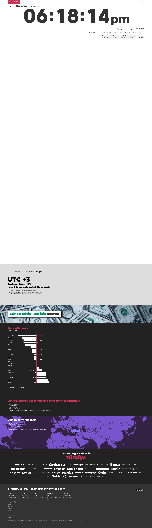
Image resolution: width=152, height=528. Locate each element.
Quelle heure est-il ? (36, 521)
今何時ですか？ (82, 521)
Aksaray (45, 464)
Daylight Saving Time (13, 502)
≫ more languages (106, 521)
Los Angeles (105, 36)
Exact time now (12, 493)
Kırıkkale (41, 472)
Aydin (86, 464)
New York (10, 340)
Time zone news (26, 497)
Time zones (11, 499)
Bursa (115, 464)
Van (86, 476)
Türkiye (76, 457)
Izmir (115, 469)
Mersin (79, 472)
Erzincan (40, 468)
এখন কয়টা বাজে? (48, 521)
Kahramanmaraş (128, 469)
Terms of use (66, 495)
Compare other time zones (16, 387)
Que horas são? (60, 521)
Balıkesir (92, 464)
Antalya (78, 464)
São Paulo (10, 345)
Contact (49, 502)
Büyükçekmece (126, 464)
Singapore (10, 377)
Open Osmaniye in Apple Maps (37, 429)
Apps (23, 493)
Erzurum (48, 469)
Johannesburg (11, 354)
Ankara (57, 464)
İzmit (103, 476)
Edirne (28, 468)
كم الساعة (43, 521)
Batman (100, 465)
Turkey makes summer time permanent (32, 292)
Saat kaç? (88, 521)
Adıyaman (38, 464)
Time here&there (12, 495)
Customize (50, 493)
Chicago (10, 337)
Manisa (67, 472)
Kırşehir (48, 472)
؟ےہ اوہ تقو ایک (99, 521)
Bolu (107, 464)
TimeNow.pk (13, 1)
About (49, 499)
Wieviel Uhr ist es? (74, 521)
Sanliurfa (132, 472)
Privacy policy (67, 497)
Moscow (10, 365)
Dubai (9, 368)
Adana (19, 464)
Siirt (140, 472)
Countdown (11, 506)
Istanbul (10, 363)
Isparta (92, 468)
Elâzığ (34, 469)
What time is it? (11, 521)
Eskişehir (59, 468)
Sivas (48, 476)
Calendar (10, 510)
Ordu (102, 472)
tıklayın (53, 314)
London (115, 36)
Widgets (24, 495)
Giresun (87, 468)
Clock (9, 504)
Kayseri (15, 472)
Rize (116, 472)
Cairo (9, 361)
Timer (9, 508)
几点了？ (16, 521)
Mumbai (10, 370)
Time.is (65, 520)
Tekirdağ (59, 476)
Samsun (122, 473)
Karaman (138, 468)
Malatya (56, 472)
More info (111, 32)
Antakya (69, 464)
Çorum (98, 476)
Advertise (65, 493)
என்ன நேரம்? (93, 521)
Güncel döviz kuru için (28, 314)
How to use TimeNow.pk (53, 497)
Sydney (10, 382)
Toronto (10, 342)
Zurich (9, 359)
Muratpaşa (90, 472)
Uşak (81, 476)
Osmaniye (110, 472)
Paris (123, 36)
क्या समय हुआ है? (22, 521)
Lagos (9, 349)
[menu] (143, 2)
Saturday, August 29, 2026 (130, 29)
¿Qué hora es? (28, 521)
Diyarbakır (18, 468)
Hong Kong (11, 372)
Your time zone (12, 497)
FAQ (48, 495)
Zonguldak (92, 476)
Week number (11, 515)
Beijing (132, 36)
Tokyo (140, 36)
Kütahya (35, 472)
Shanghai (10, 375)
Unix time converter (39, 497)
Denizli (134, 464)
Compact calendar (13, 513)
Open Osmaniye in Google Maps (18, 429)
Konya (26, 472)
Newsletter (25, 499)
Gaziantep (75, 469)
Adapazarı (29, 464)
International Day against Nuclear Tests (133, 31)
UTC (9, 347)
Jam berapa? (67, 521)
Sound (9, 517)
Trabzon (73, 476)
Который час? (54, 521)
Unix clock (36, 495)
